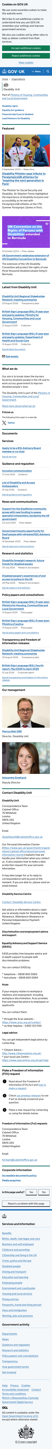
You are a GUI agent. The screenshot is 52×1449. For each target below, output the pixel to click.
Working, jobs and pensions (17, 1315)
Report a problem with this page (26, 1203)
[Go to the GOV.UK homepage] (13, 71)
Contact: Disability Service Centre (21, 902)
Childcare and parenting (16, 1249)
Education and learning (15, 1277)
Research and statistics (15, 1350)
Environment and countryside (18, 1288)
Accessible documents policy (19, 1175)
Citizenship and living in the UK (19, 1255)
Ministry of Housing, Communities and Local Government (26, 396)
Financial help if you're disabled (17, 114)
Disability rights (10, 106)
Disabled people (11, 1266)
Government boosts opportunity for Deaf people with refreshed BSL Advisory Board (26, 534)
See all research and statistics (16, 587)
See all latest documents (13, 349)
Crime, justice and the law (16, 1260)
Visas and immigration (14, 1310)
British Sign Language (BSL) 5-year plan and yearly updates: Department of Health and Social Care (25, 337)
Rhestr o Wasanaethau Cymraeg (20, 1397)
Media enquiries (11, 1180)
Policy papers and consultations (20, 1355)
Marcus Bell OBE (12, 731)
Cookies (25, 1385)
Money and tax (10, 1299)
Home (5, 79)
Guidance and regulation (16, 1344)
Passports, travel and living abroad (21, 1304)
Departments (9, 1333)
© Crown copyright (26, 1441)
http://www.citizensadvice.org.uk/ (21, 1053)
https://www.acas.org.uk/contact (21, 1022)
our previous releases (29, 1095)
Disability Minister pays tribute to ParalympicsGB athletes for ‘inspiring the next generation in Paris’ (24, 179)
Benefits (7, 1233)
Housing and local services (17, 1293)
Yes (33, 1192)
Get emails (12, 356)
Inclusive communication (17, 470)
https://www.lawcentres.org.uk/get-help (25, 1060)
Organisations (18, 79)
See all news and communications (18, 546)
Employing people (12, 1282)
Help (5, 1385)
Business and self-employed (18, 1244)
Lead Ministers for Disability (16, 118)
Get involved (9, 1372)
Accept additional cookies (26, 48)
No (45, 1192)
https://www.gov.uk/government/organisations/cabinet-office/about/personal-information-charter (26, 851)
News (5, 1339)
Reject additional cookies (26, 55)
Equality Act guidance (13, 110)
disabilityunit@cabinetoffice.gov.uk (22, 836)
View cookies (26, 62)
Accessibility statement (15, 1389)
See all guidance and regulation (17, 494)
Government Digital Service (17, 1402)
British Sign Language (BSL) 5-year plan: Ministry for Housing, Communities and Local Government (26, 605)
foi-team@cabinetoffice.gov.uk (19, 1159)
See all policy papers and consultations (20, 632)
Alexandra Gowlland (14, 777)
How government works (15, 1366)
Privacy (14, 1385)
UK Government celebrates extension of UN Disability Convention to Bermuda (25, 257)
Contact (36, 1389)
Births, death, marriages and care (21, 1238)
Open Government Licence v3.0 (20, 1416)
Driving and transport (14, 1271)
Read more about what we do (18, 406)
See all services (9, 456)
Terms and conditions (14, 1393)
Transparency (10, 1361)
